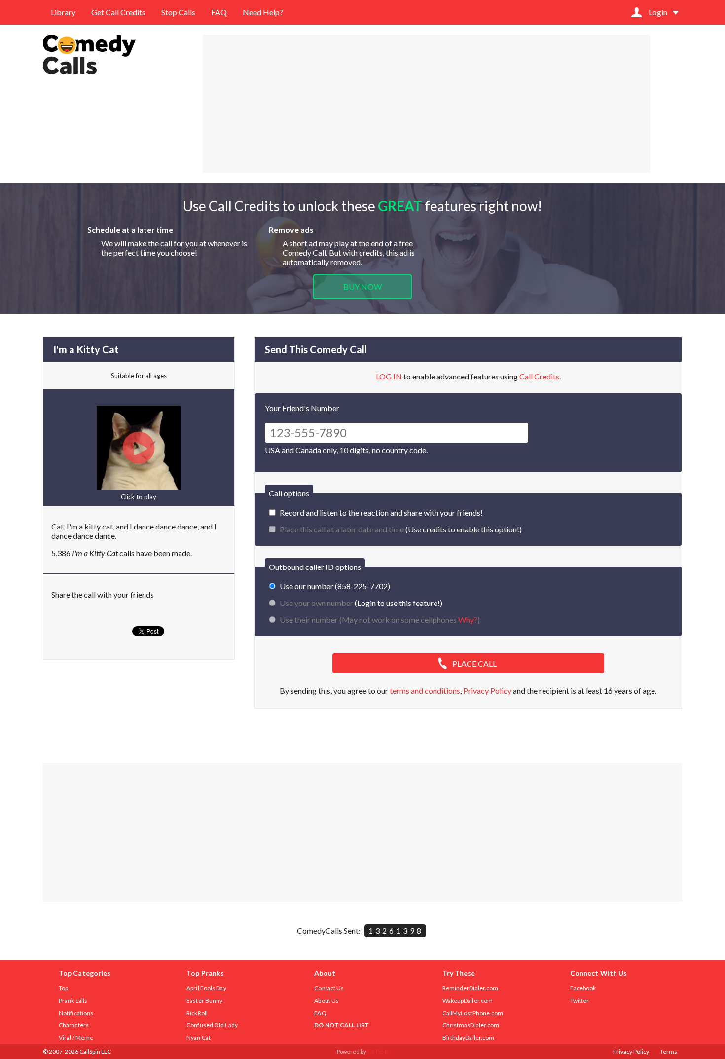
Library (63, 12)
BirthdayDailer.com (468, 1037)
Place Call (474, 663)
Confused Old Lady (212, 1025)
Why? (467, 619)
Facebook (583, 988)
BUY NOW (362, 286)
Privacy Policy (487, 690)
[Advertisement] (426, 104)
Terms (668, 1051)
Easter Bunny (204, 1000)
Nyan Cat (198, 1037)
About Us (326, 1000)
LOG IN (389, 376)
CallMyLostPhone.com (473, 1013)
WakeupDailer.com (467, 1000)
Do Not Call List (341, 1025)
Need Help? (263, 12)
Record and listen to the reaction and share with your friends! (381, 512)
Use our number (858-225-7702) (335, 586)
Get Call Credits (118, 12)
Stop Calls (178, 12)
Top (63, 988)
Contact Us (329, 988)
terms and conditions (425, 690)
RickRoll (197, 1013)
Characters (74, 1025)
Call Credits (539, 376)
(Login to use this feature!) (361, 602)
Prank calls (73, 1000)
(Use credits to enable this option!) (401, 529)
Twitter (579, 1000)
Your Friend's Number (302, 408)
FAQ (219, 12)
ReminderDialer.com (470, 988)
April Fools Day (206, 988)
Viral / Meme (76, 1037)
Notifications (76, 1013)
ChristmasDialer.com (471, 1025)
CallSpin (377, 1051)
